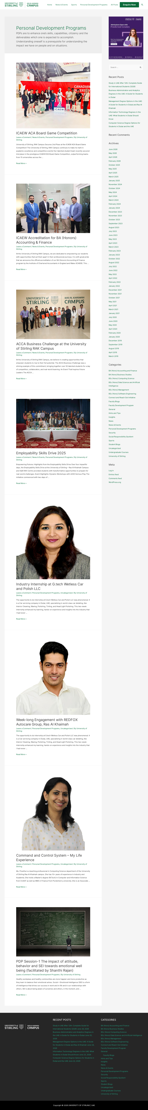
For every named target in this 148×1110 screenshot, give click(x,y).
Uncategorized (66, 593)
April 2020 (113, 329)
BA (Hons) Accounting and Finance (123, 371)
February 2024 (115, 204)
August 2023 (114, 227)
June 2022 (113, 270)
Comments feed (115, 478)
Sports (74, 5)
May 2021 (112, 301)
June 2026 (113, 149)
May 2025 (113, 169)
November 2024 (115, 184)
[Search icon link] (142, 4)
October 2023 (114, 219)
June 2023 (113, 235)
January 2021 (114, 313)
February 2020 (115, 333)
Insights (112, 417)
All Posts (114, 5)
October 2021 (114, 298)
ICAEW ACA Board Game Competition (46, 133)
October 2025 (114, 165)
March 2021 (113, 309)
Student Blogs (114, 444)
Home (49, 5)
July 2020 (113, 317)
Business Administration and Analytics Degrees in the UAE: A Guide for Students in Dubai (126, 93)
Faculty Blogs (114, 401)
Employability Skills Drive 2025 (41, 453)
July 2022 (113, 266)
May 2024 (113, 192)
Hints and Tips (114, 413)
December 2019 (115, 340)
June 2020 (113, 321)
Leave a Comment (23, 137)
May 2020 (113, 325)
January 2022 (114, 286)
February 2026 (115, 161)
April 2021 (113, 305)
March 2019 (113, 356)
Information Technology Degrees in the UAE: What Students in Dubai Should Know (125, 115)
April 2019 (113, 352)
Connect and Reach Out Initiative (122, 397)
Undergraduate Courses (118, 452)
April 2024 (113, 196)
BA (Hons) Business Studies (120, 375)
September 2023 (116, 223)
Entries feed (114, 474)
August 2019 (114, 348)
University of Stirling (117, 456)
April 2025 (113, 173)
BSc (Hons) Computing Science (121, 378)
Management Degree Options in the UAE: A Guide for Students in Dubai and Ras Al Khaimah (125, 104)
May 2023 (113, 239)
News (111, 421)
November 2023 (115, 216)
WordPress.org (115, 482)
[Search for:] (126, 67)
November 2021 (115, 294)
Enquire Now (129, 4)
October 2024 (114, 188)
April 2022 (113, 278)
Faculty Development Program (121, 405)
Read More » (21, 163)
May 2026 (113, 153)
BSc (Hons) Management (119, 390)
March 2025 (113, 177)
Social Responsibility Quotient (121, 437)
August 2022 (114, 262)
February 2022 (115, 282)
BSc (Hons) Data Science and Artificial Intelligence (121, 1035)
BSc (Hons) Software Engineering (122, 394)
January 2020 (114, 337)
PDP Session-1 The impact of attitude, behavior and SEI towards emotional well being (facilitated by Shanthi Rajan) (49, 965)
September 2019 (115, 344)
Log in (111, 470)
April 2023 (113, 243)
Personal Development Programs (93, 5)
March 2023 (114, 247)
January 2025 (114, 180)
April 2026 (113, 157)
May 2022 (113, 274)
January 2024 (114, 208)
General (112, 409)
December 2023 (115, 212)
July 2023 (113, 231)
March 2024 (114, 200)
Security (112, 433)
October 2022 (114, 259)
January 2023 (114, 255)
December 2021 (115, 290)
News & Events (62, 5)
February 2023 (115, 251)
